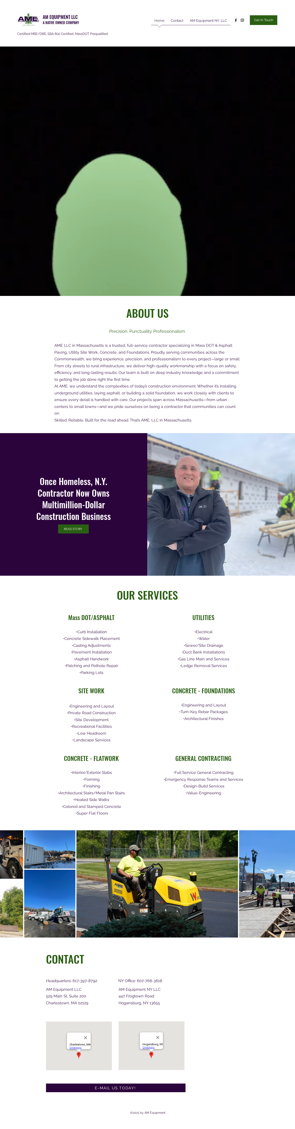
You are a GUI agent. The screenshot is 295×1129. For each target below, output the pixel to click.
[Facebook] (236, 20)
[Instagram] (242, 20)
